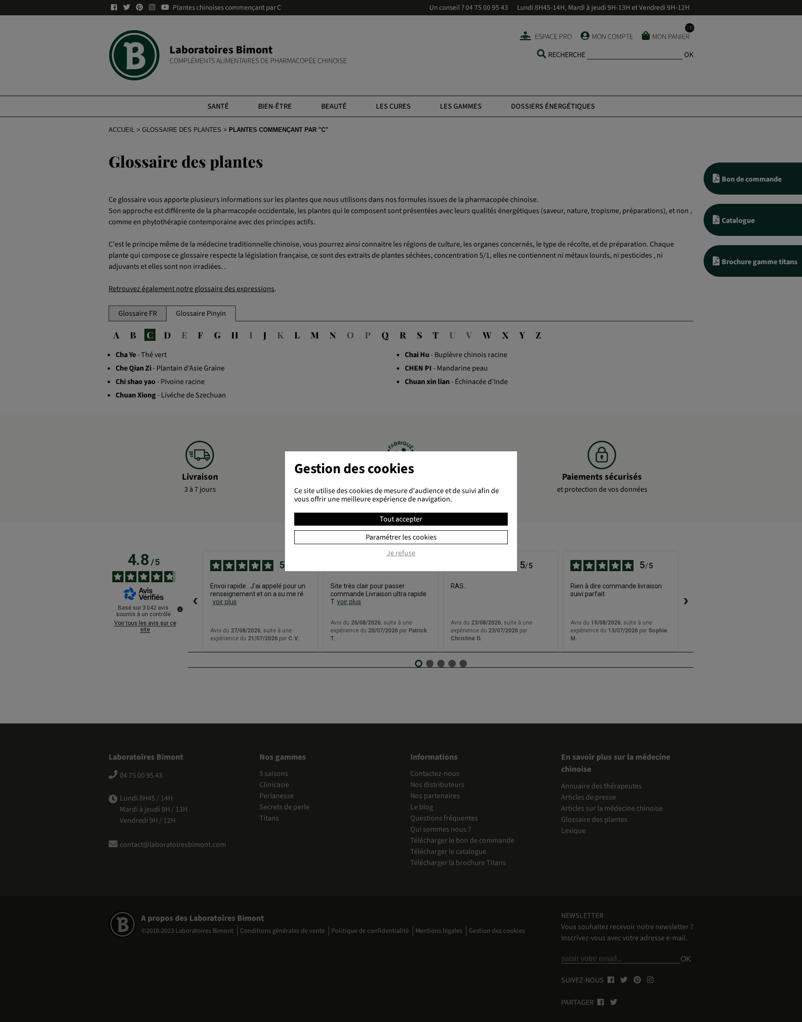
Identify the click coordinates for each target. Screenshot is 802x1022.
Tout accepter (401, 519)
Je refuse (401, 553)
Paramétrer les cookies (401, 537)
